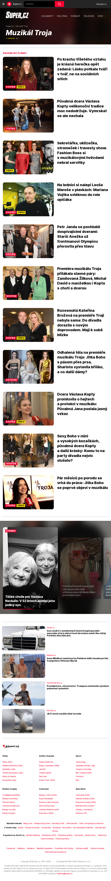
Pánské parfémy (62, 839)
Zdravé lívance (8, 802)
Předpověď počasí (42, 823)
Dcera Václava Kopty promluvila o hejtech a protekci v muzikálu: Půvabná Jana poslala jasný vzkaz (82, 404)
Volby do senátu (9, 776)
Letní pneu (78, 835)
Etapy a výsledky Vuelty (49, 765)
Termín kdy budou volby (12, 773)
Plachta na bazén (32, 827)
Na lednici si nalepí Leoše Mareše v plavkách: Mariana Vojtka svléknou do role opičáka (82, 192)
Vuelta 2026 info (46, 762)
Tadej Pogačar (45, 773)
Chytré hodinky (47, 839)
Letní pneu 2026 (83, 795)
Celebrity (47, 16)
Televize (89, 16)
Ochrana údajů (82, 848)
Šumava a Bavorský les (49, 802)
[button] (28, 74)
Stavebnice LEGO (49, 835)
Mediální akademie (44, 848)
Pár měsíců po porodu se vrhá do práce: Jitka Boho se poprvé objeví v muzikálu (82, 483)
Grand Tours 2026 (47, 780)
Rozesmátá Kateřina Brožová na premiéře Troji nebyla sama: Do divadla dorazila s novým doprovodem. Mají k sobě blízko (80, 322)
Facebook (11, 848)
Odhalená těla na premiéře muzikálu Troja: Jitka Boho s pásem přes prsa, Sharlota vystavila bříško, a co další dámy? (81, 362)
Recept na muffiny (10, 799)
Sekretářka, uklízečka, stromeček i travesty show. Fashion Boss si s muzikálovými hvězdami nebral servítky (82, 153)
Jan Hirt (42, 769)
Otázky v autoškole (84, 809)
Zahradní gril (100, 827)
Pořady (75, 16)
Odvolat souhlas (97, 848)
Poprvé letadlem (46, 799)
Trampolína (46, 827)
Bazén (20, 827)
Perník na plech (8, 813)
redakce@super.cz (65, 873)
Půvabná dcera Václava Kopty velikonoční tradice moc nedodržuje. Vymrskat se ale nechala (82, 108)
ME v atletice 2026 (84, 773)
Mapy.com (27, 823)
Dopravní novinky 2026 (86, 802)
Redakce (30, 848)
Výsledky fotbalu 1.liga (85, 765)
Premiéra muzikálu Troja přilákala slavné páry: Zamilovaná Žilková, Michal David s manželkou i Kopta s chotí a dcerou (81, 278)
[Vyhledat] (59, 4)
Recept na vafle (8, 809)
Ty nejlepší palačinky (11, 795)
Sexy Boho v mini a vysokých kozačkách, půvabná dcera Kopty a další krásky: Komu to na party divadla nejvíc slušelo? (81, 448)
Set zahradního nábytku (83, 827)
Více (100, 16)
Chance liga (81, 762)
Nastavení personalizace (55, 852)
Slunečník (57, 827)
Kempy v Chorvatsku (48, 795)
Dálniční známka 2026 (85, 799)
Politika (62, 16)
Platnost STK (81, 813)
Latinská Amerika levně (49, 809)
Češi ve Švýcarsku (47, 806)
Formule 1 (80, 776)
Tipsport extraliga (83, 769)
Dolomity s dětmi (46, 813)
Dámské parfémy (65, 835)
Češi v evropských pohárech (91, 823)
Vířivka (55, 831)
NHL (77, 780)
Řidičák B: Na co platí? (85, 806)
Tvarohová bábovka (11, 806)
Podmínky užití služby (64, 848)
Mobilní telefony (33, 835)
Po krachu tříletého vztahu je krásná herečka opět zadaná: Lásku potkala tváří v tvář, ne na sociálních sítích (82, 69)
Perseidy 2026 (58, 823)
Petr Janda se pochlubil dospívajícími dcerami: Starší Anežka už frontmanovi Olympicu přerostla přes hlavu (78, 236)
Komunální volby (9, 780)
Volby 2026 (7, 762)
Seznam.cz (101, 4)
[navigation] (3, 4)
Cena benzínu (71, 823)
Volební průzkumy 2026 (12, 765)
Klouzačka (66, 827)
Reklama (21, 848)
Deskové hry (90, 835)
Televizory (102, 835)
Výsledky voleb (8, 769)
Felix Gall (43, 776)
